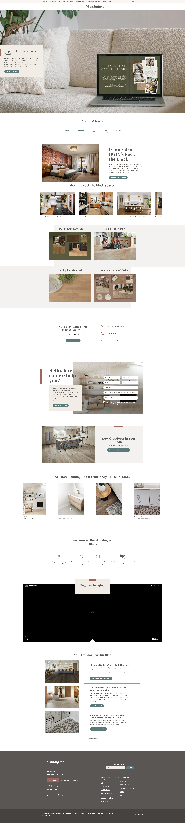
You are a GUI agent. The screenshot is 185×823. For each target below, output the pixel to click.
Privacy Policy (105, 786)
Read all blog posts (92, 738)
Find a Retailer (137, 6)
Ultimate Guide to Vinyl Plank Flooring (109, 665)
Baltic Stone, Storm (60, 216)
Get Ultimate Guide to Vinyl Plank (101, 678)
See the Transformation (98, 729)
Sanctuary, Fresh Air (24, 518)
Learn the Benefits (97, 705)
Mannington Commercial (94, 1)
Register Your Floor (55, 775)
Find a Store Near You (61, 405)
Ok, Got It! (137, 814)
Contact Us (51, 771)
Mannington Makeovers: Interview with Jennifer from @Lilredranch (107, 716)
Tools (125, 6)
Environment (105, 801)
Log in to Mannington (107, 793)
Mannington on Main (80, 1)
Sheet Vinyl (113, 6)
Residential (52, 780)
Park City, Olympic (136, 216)
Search (130, 767)
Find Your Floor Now (73, 340)
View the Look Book (11, 71)
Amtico (104, 1)
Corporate (44, 1)
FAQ (102, 782)
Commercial (65, 780)
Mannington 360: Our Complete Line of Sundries (61, 1)
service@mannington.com (55, 786)
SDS (121, 795)
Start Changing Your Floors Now (119, 450)
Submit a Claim (105, 789)
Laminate (77, 6)
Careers (110, 1)
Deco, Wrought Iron (139, 518)
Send (106, 409)
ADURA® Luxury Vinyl (49, 6)
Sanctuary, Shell (97, 216)
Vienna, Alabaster (61, 518)
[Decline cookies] (141, 810)
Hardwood (65, 6)
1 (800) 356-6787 (52, 789)
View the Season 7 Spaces (118, 177)
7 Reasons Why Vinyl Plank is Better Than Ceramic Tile (108, 689)
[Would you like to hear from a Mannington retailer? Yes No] (120, 392)
